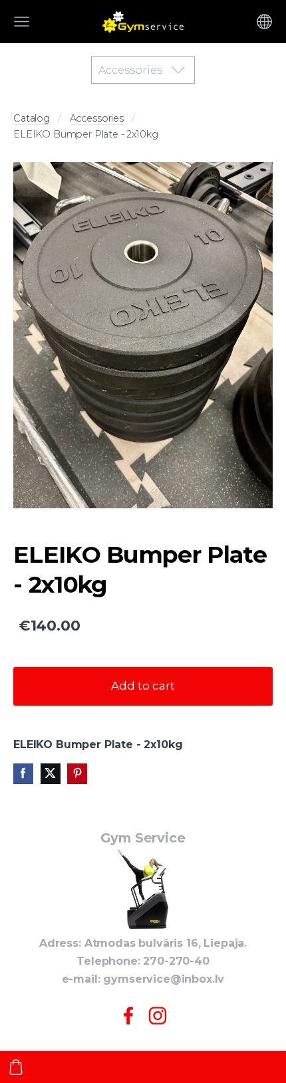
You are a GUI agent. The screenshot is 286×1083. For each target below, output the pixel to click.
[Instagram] (157, 1015)
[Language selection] (264, 21)
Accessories (97, 118)
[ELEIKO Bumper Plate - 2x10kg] (143, 335)
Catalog (31, 118)
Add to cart (143, 685)
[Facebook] (128, 1015)
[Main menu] (21, 21)
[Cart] (16, 1067)
